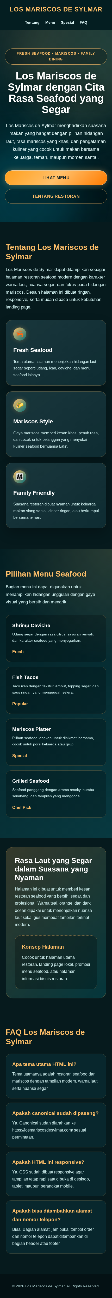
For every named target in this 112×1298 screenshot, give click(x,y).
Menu (50, 22)
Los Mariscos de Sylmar (56, 9)
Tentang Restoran (56, 196)
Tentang (32, 22)
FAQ (83, 22)
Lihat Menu (56, 178)
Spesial (67, 22)
